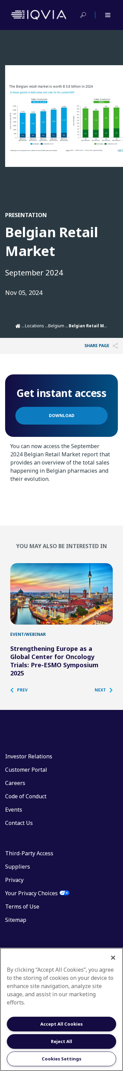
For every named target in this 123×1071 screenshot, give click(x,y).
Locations (34, 326)
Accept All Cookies (61, 1024)
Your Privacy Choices (31, 893)
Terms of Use (22, 906)
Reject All (61, 1041)
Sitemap (15, 920)
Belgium (56, 326)
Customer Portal (26, 769)
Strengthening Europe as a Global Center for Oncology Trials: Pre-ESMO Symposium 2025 (54, 660)
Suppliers (17, 866)
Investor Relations (28, 756)
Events (13, 809)
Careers (15, 783)
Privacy (14, 880)
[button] (22, 690)
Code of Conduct (25, 796)
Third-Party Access (29, 853)
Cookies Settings (61, 1059)
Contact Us (19, 823)
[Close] (113, 957)
